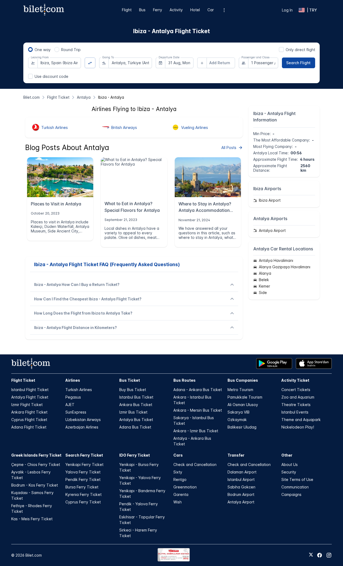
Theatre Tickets (296, 404)
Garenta (180, 494)
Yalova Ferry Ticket (82, 472)
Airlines (72, 380)
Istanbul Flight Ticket (30, 389)
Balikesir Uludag (242, 427)
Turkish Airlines (78, 389)
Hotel (195, 9)
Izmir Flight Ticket (27, 404)
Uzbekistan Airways (83, 419)
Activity (176, 9)
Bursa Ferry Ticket (81, 487)
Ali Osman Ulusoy (243, 404)
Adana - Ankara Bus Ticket (197, 389)
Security (288, 472)
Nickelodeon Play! (297, 427)
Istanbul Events (294, 412)
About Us (289, 464)
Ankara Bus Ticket (135, 404)
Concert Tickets (295, 389)
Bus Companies (243, 380)
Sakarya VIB (238, 412)
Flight (127, 9)
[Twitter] (311, 555)
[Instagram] (329, 555)
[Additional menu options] (224, 10)
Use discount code (51, 76)
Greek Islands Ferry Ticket (36, 455)
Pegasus (73, 397)
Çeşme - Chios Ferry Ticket (35, 464)
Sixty (177, 472)
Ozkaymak (237, 419)
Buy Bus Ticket (132, 389)
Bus (142, 9)
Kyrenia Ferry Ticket (83, 494)
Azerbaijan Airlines (81, 427)
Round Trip (71, 49)
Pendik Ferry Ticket (82, 479)
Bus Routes (184, 380)
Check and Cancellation (195, 464)
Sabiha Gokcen (241, 487)
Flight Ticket (23, 380)
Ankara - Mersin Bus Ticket (197, 410)
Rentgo (180, 479)
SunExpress (75, 412)
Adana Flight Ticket (28, 427)
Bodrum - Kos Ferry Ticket (34, 485)
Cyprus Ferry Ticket (83, 502)
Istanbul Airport (241, 479)
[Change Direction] (90, 63)
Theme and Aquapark (301, 419)
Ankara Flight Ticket (29, 412)
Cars (178, 455)
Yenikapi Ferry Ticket (84, 464)
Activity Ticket (295, 380)
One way (43, 49)
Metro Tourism (240, 389)
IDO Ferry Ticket (134, 455)
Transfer (236, 455)
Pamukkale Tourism (245, 397)
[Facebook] (319, 555)
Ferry (157, 9)
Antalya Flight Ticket (29, 397)
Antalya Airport (241, 502)
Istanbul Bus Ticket (136, 397)
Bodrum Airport (241, 494)
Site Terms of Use (297, 479)
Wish (177, 502)
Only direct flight (300, 49)
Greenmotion (185, 487)
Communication (295, 487)
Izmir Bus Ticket (133, 412)
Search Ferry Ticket (84, 455)
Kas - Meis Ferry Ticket (32, 519)
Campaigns (291, 494)
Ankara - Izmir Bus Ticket (195, 431)
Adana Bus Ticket (135, 427)
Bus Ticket (129, 380)
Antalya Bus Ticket (136, 419)
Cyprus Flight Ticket (29, 419)
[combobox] (59, 63)
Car (210, 9)
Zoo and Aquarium (297, 397)
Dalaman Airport (242, 472)
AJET (69, 404)
